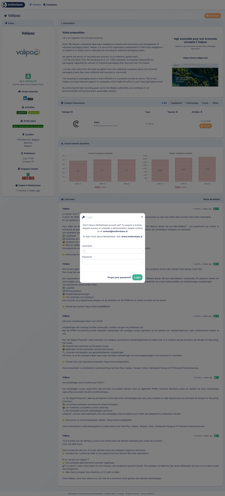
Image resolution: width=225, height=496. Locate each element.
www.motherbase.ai (131, 236)
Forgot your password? (119, 277)
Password (87, 256)
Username (87, 246)
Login (137, 277)
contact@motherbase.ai (115, 231)
